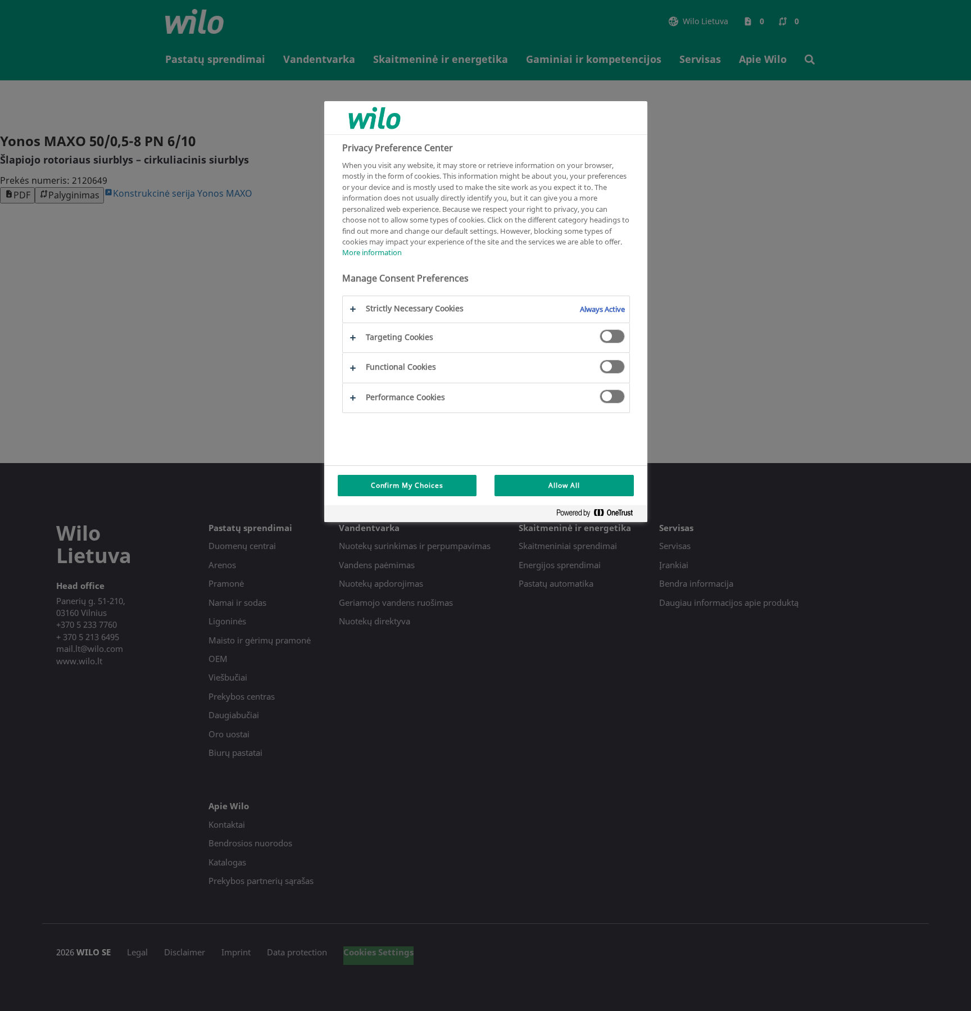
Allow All (564, 485)
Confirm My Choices (407, 485)
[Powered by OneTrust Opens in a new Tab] (599, 515)
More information (372, 253)
